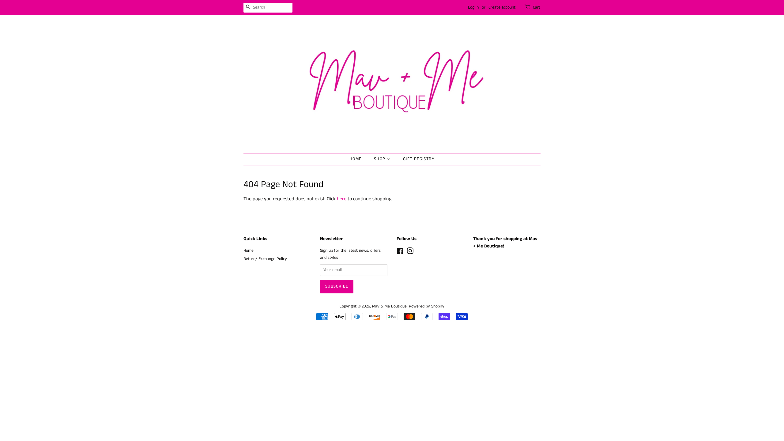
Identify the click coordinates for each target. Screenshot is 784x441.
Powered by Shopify (426, 306)
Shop (380, 159)
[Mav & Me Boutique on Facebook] (400, 252)
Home (355, 159)
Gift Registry (419, 159)
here (341, 198)
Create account (502, 7)
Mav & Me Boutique (389, 306)
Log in (473, 7)
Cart (537, 7)
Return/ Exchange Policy (265, 259)
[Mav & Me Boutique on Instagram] (410, 252)
